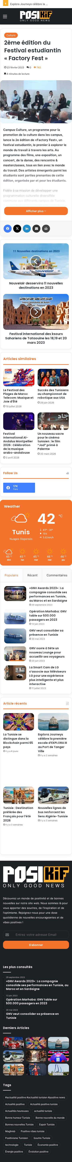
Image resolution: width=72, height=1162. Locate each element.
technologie (11, 1144)
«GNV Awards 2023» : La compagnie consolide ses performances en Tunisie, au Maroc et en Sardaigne (48, 594)
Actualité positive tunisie (44, 1104)
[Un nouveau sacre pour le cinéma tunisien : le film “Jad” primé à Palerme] (53, 421)
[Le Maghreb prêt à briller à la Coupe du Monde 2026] (58, 1056)
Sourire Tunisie (42, 1138)
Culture (11, 35)
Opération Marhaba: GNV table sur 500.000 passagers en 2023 (48, 615)
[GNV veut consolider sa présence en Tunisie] (15, 635)
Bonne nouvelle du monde (50, 1117)
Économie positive (48, 1144)
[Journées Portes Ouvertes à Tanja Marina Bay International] (58, 1069)
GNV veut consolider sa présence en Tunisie (46, 632)
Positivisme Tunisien (16, 1138)
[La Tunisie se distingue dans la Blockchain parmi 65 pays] (18, 721)
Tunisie (28, 1144)
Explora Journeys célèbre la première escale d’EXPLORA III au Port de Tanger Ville (52, 742)
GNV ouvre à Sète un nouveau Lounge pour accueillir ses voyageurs (47, 652)
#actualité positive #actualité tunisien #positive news (35, 1097)
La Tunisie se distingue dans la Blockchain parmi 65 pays (18, 740)
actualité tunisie (43, 1110)
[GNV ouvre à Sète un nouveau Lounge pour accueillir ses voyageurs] (15, 653)
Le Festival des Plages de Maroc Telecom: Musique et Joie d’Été (18, 395)
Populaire (11, 575)
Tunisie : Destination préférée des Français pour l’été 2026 (18, 814)
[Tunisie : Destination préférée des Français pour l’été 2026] (18, 795)
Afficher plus (35, 211)
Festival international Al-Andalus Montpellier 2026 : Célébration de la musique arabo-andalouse (18, 443)
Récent (32, 575)
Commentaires (57, 575)
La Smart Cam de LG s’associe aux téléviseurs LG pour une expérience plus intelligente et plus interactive (47, 675)
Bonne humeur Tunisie (17, 1117)
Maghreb (10, 1131)
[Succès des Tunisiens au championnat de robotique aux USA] (53, 377)
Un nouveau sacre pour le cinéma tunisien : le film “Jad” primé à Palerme (51, 441)
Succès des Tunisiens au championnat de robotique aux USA (53, 394)
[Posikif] (36, 16)
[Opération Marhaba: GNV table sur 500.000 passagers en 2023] (15, 616)
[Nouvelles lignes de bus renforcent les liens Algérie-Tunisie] (53, 795)
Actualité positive (15, 1104)
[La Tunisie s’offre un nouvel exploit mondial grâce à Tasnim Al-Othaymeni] (36, 1069)
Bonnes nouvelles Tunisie (19, 1124)
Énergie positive (14, 1151)
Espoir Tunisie (47, 1124)
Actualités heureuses (17, 1110)
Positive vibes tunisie (32, 1131)
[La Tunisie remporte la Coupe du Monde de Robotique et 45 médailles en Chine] (13, 1043)
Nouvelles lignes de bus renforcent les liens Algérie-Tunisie (53, 812)
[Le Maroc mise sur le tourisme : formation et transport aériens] (36, 1056)
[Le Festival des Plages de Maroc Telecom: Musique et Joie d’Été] (18, 377)
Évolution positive (38, 1151)
